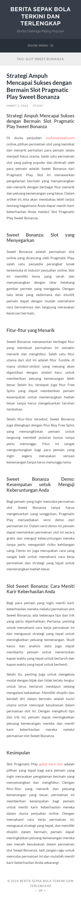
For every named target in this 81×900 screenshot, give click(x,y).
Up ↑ (42, 890)
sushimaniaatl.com (60, 138)
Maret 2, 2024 (17, 105)
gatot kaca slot (51, 764)
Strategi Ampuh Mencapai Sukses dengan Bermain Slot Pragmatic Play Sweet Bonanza (39, 86)
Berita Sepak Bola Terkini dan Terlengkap (40, 16)
